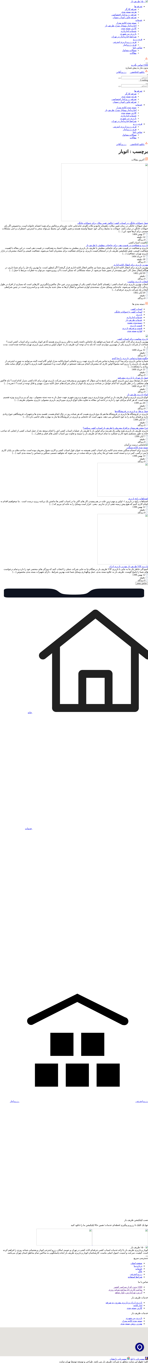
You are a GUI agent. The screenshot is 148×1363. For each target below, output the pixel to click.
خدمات (138, 20)
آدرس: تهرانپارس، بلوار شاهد (128, 1292)
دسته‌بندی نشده (134, 323)
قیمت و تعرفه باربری (132, 328)
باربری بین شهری (128, 34)
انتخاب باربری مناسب (137, 281)
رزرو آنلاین (121, 72)
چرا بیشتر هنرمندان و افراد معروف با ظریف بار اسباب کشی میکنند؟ (115, 428)
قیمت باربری (136, 325)
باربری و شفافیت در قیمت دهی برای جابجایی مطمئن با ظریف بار (117, 245)
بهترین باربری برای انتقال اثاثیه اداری (130, 265)
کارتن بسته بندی (128, 28)
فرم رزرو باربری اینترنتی (124, 42)
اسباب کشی (136, 309)
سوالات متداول (129, 50)
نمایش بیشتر (141, 583)
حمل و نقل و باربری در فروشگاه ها (131, 411)
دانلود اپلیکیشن (137, 72)
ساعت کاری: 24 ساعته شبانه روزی (125, 1290)
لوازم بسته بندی (134, 331)
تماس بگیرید (139, 65)
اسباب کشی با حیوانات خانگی (128, 312)
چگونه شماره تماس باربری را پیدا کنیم (130, 358)
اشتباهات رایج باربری (138, 498)
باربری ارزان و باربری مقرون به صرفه (124, 1302)
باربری (139, 314)
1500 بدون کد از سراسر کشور (128, 1287)
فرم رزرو (137, 39)
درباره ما (138, 1266)
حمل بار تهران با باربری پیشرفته (133, 378)
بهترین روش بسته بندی (131, 1323)
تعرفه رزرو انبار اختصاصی (123, 14)
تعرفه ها (138, 6)
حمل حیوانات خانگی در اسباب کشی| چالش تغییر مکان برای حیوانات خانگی (112, 223)
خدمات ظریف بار (134, 320)
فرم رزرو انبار (129, 45)
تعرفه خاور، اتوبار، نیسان (124, 17)
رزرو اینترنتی (136, 1274)
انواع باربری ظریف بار (137, 394)
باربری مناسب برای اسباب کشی (132, 339)
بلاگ (140, 1271)
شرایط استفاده (135, 1277)
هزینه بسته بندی (128, 12)
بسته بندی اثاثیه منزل (126, 23)
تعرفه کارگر (130, 9)
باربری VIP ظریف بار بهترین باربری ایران (128, 566)
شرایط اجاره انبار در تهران (123, 36)
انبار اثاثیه (137, 1305)
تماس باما (137, 47)
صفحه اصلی (136, 1263)
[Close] (147, 83)
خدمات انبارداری (128, 31)
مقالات (133, 53)
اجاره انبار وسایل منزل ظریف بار (120, 25)
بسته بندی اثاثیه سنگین (137, 447)
